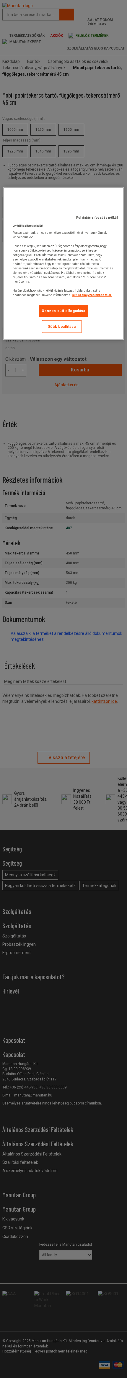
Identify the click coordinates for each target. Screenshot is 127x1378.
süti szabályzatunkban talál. (92, 294)
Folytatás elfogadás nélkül (97, 217)
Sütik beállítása (62, 326)
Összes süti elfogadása (63, 311)
